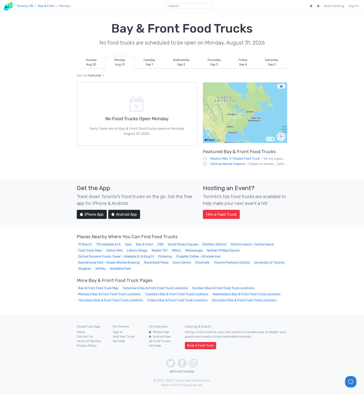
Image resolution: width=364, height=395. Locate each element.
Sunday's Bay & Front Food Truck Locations (223, 288)
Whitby (100, 268)
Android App (126, 214)
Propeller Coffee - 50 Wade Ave (198, 256)
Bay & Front (46, 6)
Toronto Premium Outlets (232, 262)
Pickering (165, 256)
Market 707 (160, 250)
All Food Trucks (159, 341)
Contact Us (85, 336)
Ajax (128, 244)
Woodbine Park (120, 268)
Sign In (354, 6)
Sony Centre (182, 262)
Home (81, 332)
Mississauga (193, 250)
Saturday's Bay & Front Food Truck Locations (244, 300)
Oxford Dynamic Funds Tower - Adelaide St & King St (116, 256)
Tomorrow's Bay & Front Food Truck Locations (155, 288)
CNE (160, 244)
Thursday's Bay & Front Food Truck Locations (110, 300)
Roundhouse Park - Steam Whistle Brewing (109, 262)
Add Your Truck (124, 336)
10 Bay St (85, 244)
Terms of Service (89, 341)
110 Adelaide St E (108, 244)
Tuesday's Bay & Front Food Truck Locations (176, 294)
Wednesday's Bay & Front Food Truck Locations (246, 294)
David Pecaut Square (183, 244)
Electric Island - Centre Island (252, 244)
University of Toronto (269, 262)
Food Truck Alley (90, 250)
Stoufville (202, 262)
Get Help (119, 341)
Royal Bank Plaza (156, 262)
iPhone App (94, 214)
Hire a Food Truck (221, 214)
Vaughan (84, 268)
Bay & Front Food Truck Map (98, 288)
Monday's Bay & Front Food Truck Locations (109, 294)
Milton (176, 250)
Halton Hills (114, 250)
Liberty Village (137, 250)
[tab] (91, 62)
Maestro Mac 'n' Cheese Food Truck (235, 158)
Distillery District (215, 244)
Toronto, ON (25, 6)
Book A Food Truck (200, 345)
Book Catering (334, 6)
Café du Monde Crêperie (227, 164)
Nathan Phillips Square (223, 250)
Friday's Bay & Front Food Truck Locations (177, 300)
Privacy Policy (87, 345)
